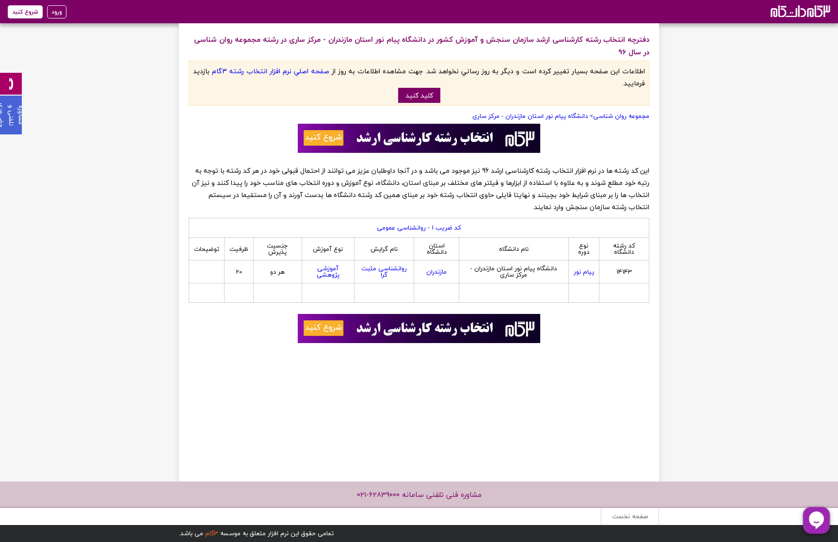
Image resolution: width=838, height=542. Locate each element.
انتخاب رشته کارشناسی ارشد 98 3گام (799, 11)
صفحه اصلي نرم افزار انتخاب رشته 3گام (270, 71)
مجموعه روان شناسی (621, 116)
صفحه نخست (630, 516)
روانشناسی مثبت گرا (384, 271)
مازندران (436, 271)
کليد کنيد (419, 95)
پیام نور (584, 271)
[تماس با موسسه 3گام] (11, 84)
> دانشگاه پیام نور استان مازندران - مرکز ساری (532, 116)
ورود (56, 12)
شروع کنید (25, 12)
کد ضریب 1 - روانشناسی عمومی (419, 227)
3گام (211, 533)
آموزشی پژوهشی (328, 271)
